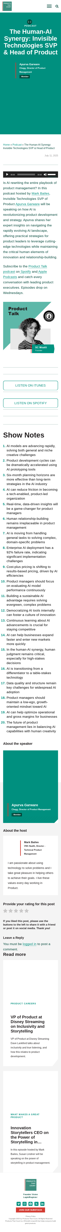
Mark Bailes (40, 193)
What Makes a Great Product (25, 1115)
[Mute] (45, 174)
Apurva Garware (27, 204)
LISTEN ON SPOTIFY (30, 403)
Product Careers (23, 1003)
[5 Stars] (26, 911)
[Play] (7, 174)
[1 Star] (5, 911)
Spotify (25, 271)
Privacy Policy (31, 1216)
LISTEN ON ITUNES (30, 385)
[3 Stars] (16, 911)
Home (6, 144)
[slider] (52, 174)
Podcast (17, 144)
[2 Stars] (10, 911)
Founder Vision (30, 1194)
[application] (30, 174)
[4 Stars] (21, 911)
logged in (29, 944)
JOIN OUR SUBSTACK (30, 1210)
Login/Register (30, 1197)
